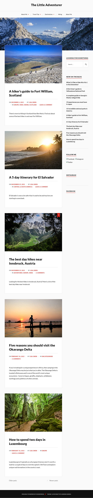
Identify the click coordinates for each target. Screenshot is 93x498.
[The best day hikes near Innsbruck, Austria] (33, 251)
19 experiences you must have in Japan (76, 103)
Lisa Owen (32, 102)
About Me (24, 14)
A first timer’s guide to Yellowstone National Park (75, 90)
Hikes (21, 105)
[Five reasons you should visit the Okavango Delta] (33, 337)
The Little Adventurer (46, 5)
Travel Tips (36, 14)
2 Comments (40, 273)
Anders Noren (66, 494)
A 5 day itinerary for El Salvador (31, 177)
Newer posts (53, 480)
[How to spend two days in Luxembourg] (33, 431)
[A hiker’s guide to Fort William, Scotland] (33, 83)
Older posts (13, 480)
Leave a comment (46, 105)
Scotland (33, 105)
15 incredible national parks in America (76, 110)
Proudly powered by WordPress (33, 494)
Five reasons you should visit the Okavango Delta (76, 134)
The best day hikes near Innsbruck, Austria (74, 127)
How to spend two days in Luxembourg (75, 140)
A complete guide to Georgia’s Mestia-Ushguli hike (76, 97)
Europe (16, 105)
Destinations (49, 14)
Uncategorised (47, 356)
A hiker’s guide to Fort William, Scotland (77, 116)
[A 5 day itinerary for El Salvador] (33, 169)
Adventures (18, 273)
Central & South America (23, 186)
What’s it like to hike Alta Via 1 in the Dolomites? (76, 83)
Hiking (60, 14)
